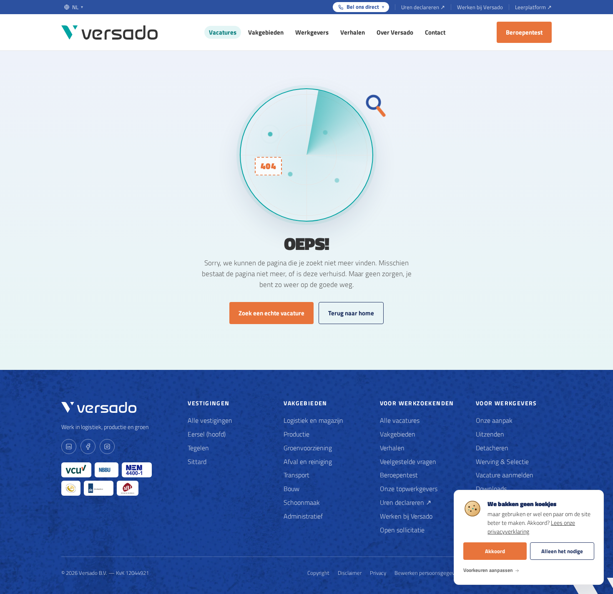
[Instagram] (107, 446)
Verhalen (352, 32)
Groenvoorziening (308, 448)
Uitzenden (490, 434)
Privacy (378, 573)
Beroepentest (524, 32)
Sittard (197, 462)
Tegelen (198, 448)
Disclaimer (350, 573)
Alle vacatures (400, 420)
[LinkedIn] (68, 446)
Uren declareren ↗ (423, 7)
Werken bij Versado (480, 7)
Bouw (291, 489)
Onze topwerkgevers (408, 489)
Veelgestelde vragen (408, 462)
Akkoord (495, 551)
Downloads (491, 489)
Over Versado (395, 32)
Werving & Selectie (502, 462)
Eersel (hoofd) (207, 434)
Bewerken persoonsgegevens (428, 573)
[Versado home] (109, 32)
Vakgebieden (266, 32)
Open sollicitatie (402, 530)
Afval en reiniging (308, 462)
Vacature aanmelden (504, 475)
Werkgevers (312, 32)
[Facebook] (87, 446)
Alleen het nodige (562, 551)
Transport (296, 475)
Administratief (303, 516)
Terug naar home (351, 313)
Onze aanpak (494, 420)
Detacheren (492, 448)
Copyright (318, 573)
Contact (435, 32)
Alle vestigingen (210, 420)
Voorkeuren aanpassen (488, 570)
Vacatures (222, 32)
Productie (296, 434)
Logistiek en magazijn (313, 420)
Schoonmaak (302, 502)
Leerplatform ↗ (533, 7)
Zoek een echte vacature (271, 313)
